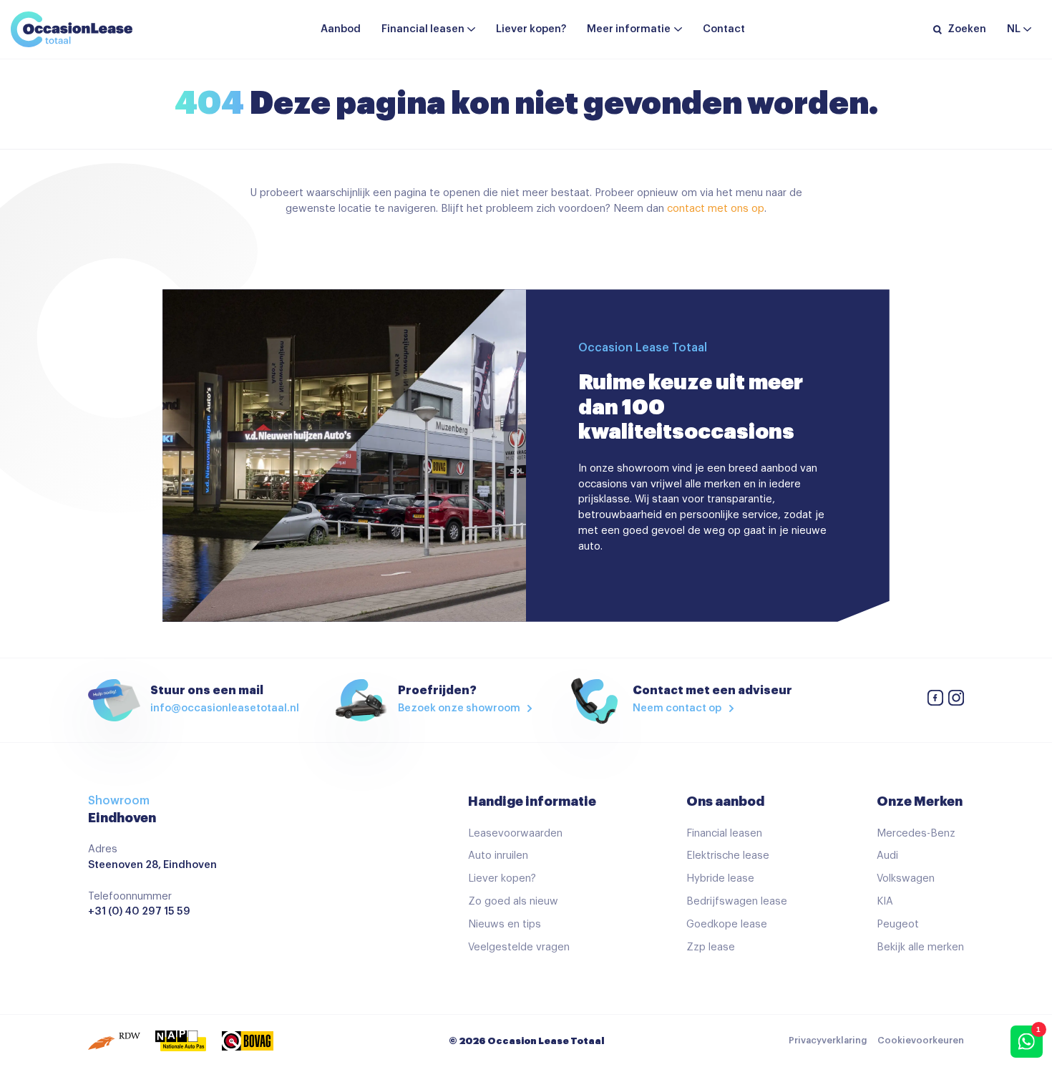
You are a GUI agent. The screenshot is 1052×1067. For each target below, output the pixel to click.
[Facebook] (935, 700)
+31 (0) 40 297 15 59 (139, 911)
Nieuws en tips (504, 924)
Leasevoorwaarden (515, 833)
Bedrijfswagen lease (736, 901)
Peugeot (898, 924)
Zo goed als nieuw (513, 901)
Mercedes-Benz (916, 833)
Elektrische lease (727, 855)
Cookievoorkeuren (920, 1040)
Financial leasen (422, 29)
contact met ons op (715, 208)
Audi (887, 855)
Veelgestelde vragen (519, 947)
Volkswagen (906, 878)
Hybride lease (720, 878)
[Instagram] (956, 700)
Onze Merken (920, 801)
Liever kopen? (531, 29)
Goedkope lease (726, 924)
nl (1014, 29)
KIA (885, 901)
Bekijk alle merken (920, 947)
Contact (724, 29)
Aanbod (341, 29)
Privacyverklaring (828, 1040)
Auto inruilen (498, 855)
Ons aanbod (725, 801)
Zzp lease (710, 947)
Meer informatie (629, 29)
